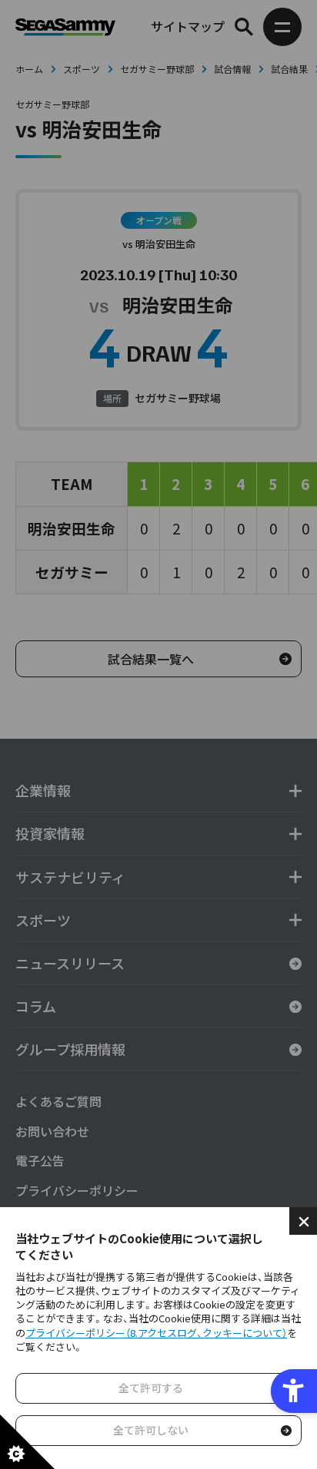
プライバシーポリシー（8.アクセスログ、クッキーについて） (156, 1332)
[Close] (303, 1221)
